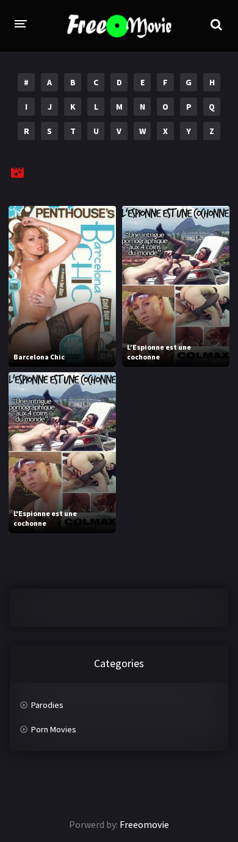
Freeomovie (144, 824)
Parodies (47, 704)
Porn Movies (53, 729)
